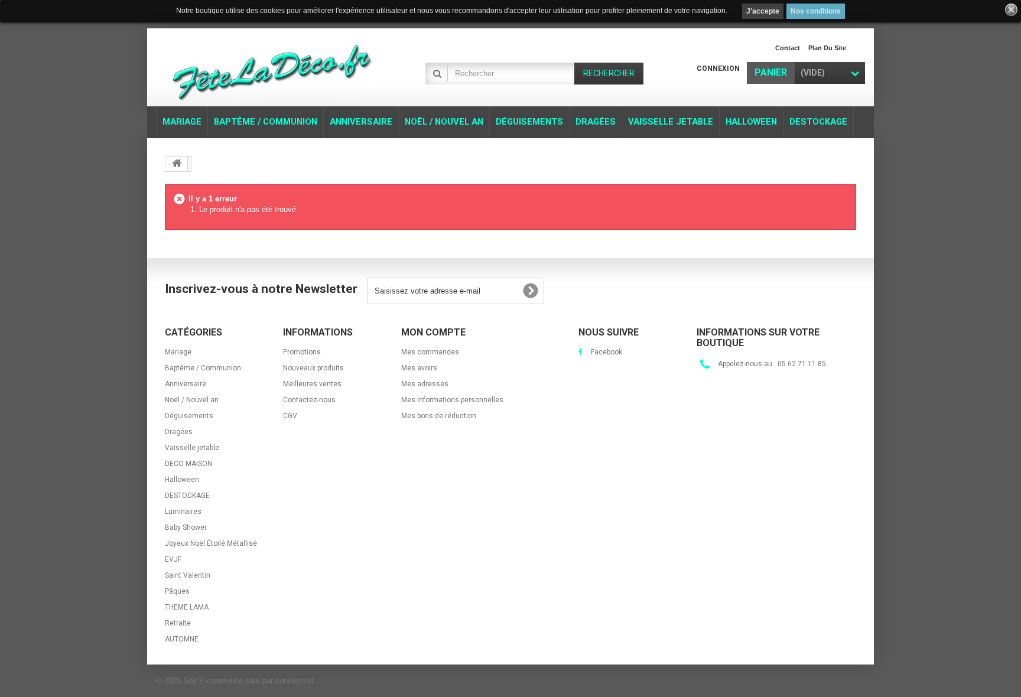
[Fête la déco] (274, 68)
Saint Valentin (187, 575)
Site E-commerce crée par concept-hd (248, 680)
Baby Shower (186, 527)
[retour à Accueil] (176, 164)
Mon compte (433, 332)
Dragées (179, 432)
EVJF (173, 559)
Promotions (302, 352)
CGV (290, 416)
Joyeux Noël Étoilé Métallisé (211, 543)
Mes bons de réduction (438, 416)
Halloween (182, 479)
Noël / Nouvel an (192, 400)
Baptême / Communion (203, 368)
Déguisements (189, 416)
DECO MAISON (188, 464)
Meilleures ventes (312, 384)
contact (787, 47)
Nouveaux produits (313, 368)
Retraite (178, 623)
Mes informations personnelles (452, 400)
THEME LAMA (187, 607)
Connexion (718, 68)
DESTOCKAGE (187, 495)
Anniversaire (185, 384)
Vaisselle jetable (192, 448)
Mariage (178, 352)
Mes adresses (424, 384)
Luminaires (183, 511)
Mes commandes (430, 352)
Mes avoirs (419, 368)
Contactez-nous (309, 400)
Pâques (177, 591)
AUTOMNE (182, 639)
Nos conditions (816, 11)
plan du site (827, 47)
